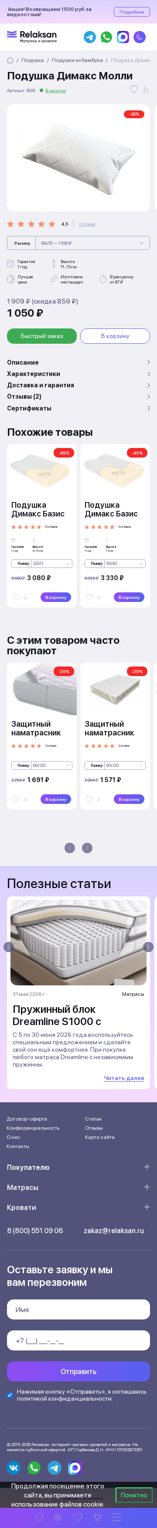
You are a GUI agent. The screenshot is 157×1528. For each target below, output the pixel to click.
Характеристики (33, 373)
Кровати (21, 1207)
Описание (23, 362)
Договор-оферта (27, 1119)
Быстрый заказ (42, 335)
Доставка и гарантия (40, 385)
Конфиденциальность (33, 1128)
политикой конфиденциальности (64, 1398)
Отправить (78, 1371)
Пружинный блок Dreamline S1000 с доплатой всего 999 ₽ (67, 1021)
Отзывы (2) (24, 396)
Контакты (18, 1146)
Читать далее (124, 1077)
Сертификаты (29, 408)
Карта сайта (100, 1137)
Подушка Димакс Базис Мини (38, 513)
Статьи (93, 1119)
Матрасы (22, 1187)
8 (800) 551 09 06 (35, 1231)
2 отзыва (87, 223)
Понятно (134, 1495)
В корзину (115, 335)
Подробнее (131, 11)
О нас (13, 1137)
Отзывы (94, 1128)
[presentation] (70, 848)
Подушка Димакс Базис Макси (111, 513)
